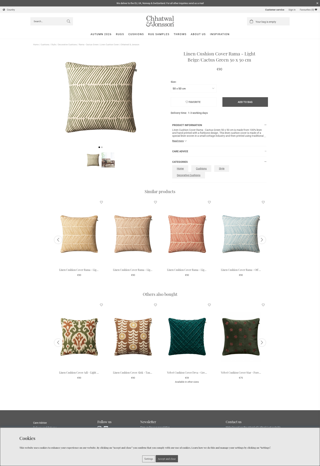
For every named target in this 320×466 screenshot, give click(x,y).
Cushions (136, 34)
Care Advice (40, 422)
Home (36, 44)
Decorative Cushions (67, 44)
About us (198, 34)
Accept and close (167, 458)
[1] (101, 97)
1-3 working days (198, 112)
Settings (148, 459)
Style (53, 44)
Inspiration (220, 34)
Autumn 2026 (101, 34)
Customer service (274, 9)
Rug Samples (158, 34)
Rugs (120, 34)
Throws (180, 34)
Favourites (307, 9)
